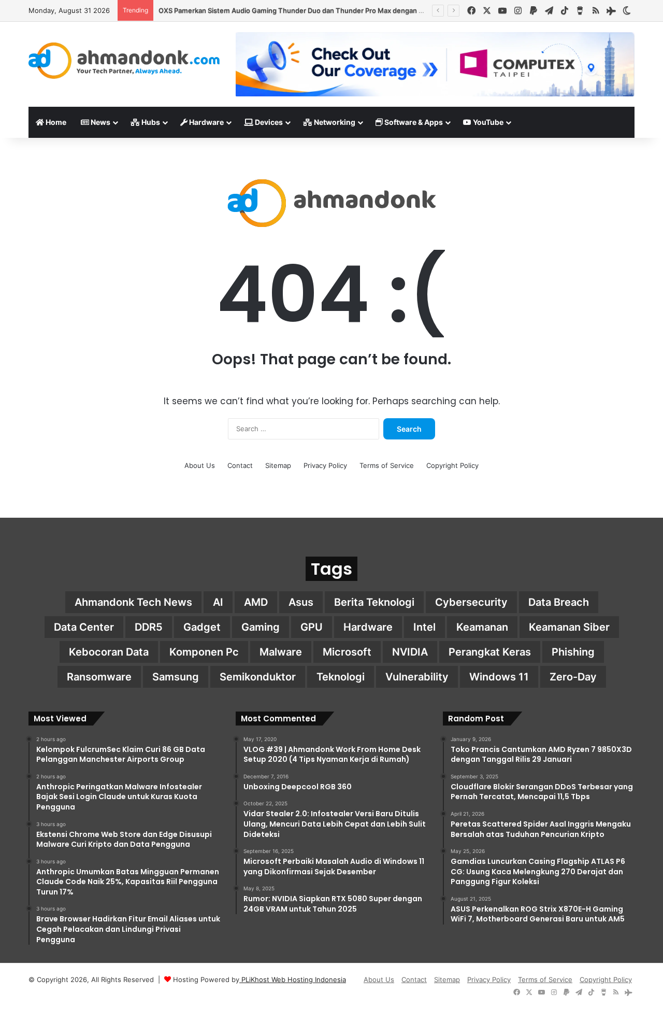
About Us (199, 465)
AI (218, 602)
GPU (311, 627)
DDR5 (149, 627)
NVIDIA (410, 652)
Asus (301, 602)
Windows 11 (499, 677)
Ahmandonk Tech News (133, 602)
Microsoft (347, 652)
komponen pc (204, 652)
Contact (240, 465)
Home (55, 122)
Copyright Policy (452, 465)
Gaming (260, 627)
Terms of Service (386, 465)
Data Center (84, 627)
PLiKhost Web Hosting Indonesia (292, 979)
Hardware (206, 122)
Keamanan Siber (569, 627)
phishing (573, 652)
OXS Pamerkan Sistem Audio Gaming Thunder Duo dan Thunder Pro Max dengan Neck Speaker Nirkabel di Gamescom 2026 (357, 10)
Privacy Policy (325, 465)
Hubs (150, 122)
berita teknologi (374, 602)
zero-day (573, 677)
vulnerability (417, 677)
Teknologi (340, 677)
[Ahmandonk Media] (124, 60)
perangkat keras (490, 652)
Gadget (202, 627)
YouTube (487, 122)
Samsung (175, 677)
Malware (281, 652)
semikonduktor (258, 677)
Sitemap (278, 465)
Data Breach (558, 602)
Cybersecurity (471, 602)
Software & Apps (413, 122)
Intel (424, 627)
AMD (256, 602)
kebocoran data (109, 652)
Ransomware (99, 677)
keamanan (482, 627)
